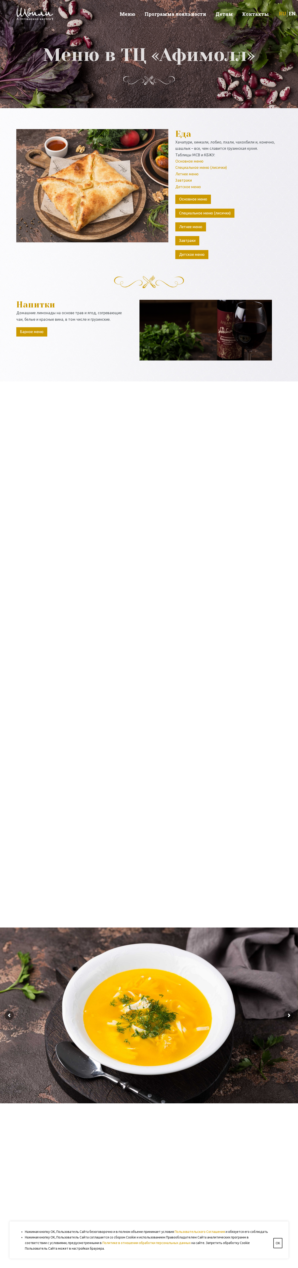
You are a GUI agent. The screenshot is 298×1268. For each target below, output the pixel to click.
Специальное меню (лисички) (201, 167)
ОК (278, 1243)
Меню (127, 14)
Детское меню (188, 187)
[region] (149, 1240)
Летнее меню (187, 174)
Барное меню (32, 332)
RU (282, 13)
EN (292, 13)
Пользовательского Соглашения (200, 1232)
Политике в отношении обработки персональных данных (146, 1243)
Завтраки (183, 180)
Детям (224, 14)
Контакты (255, 14)
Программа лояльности (175, 14)
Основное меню (189, 161)
